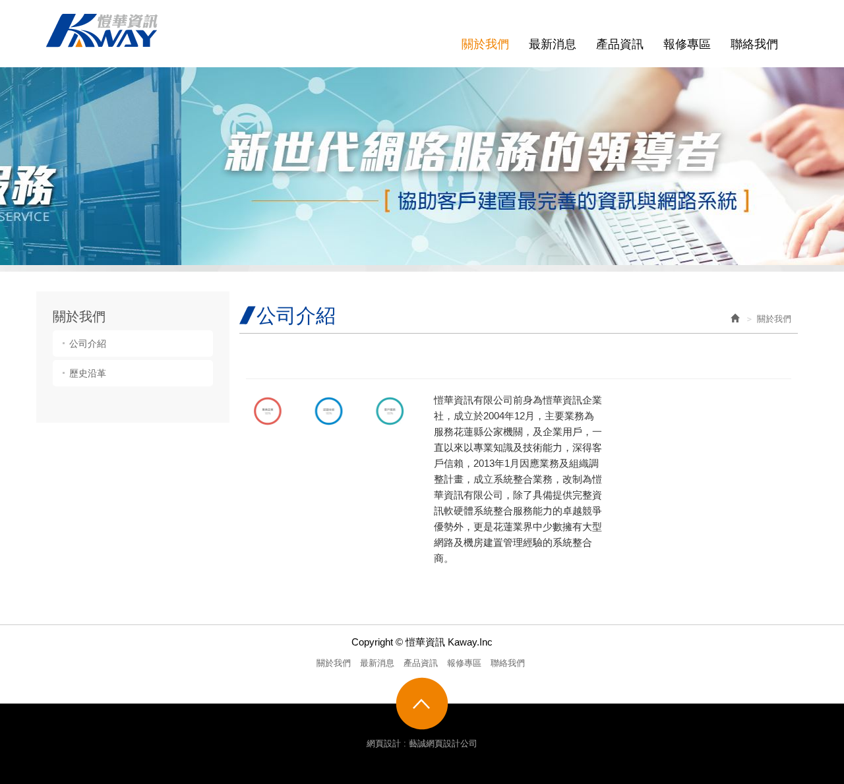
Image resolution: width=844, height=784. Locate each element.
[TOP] (422, 703)
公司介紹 (87, 343)
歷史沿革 (87, 373)
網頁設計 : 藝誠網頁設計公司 (422, 743)
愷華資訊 (102, 30)
